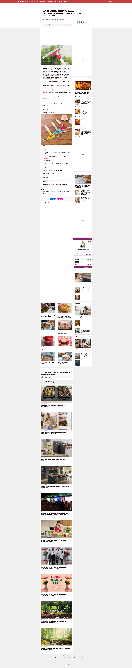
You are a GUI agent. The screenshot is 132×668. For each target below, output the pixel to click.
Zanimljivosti (49, 7)
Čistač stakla (45, 92)
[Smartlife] (77, 660)
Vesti (53, 7)
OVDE (47, 109)
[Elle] (73, 660)
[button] (70, 22)
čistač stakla (59, 85)
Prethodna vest (47, 187)
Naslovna (44, 7)
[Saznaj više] (90, 173)
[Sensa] (69, 660)
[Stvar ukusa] (20, 1)
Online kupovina (53, 191)
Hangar (47, 191)
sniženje (67, 191)
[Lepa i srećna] (66, 660)
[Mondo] (49, 660)
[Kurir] (53, 660)
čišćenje (43, 191)
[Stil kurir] (80, 660)
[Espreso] (56, 660)
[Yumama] (61, 660)
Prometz (59, 191)
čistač (48, 108)
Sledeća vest (66, 187)
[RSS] (68, 665)
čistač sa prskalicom (49, 163)
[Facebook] (63, 665)
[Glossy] (83, 660)
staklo (43, 193)
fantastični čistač (58, 180)
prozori (63, 191)
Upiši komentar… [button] (48, 377)
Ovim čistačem (45, 148)
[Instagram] (66, 665)
